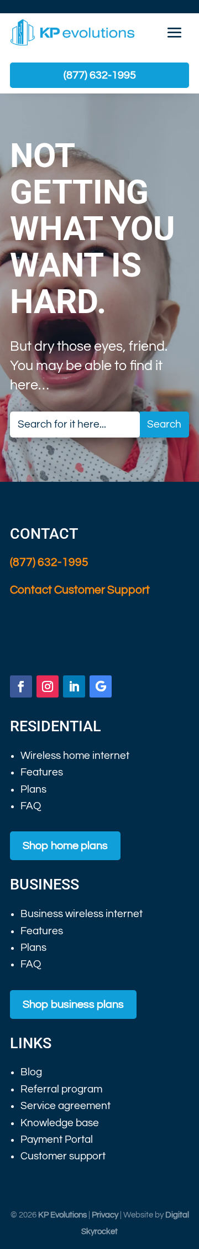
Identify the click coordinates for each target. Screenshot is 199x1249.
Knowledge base (59, 1122)
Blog (31, 1072)
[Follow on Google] (101, 686)
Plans (33, 789)
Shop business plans (73, 1004)
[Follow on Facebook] (21, 686)
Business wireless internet (81, 913)
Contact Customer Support (80, 590)
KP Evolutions (62, 1215)
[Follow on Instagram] (47, 686)
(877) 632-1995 (100, 75)
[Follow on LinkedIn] (74, 686)
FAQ (30, 805)
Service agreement (65, 1105)
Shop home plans (65, 845)
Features (41, 772)
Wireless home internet (74, 755)
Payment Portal (56, 1139)
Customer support (63, 1156)
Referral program (61, 1089)
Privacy (105, 1215)
